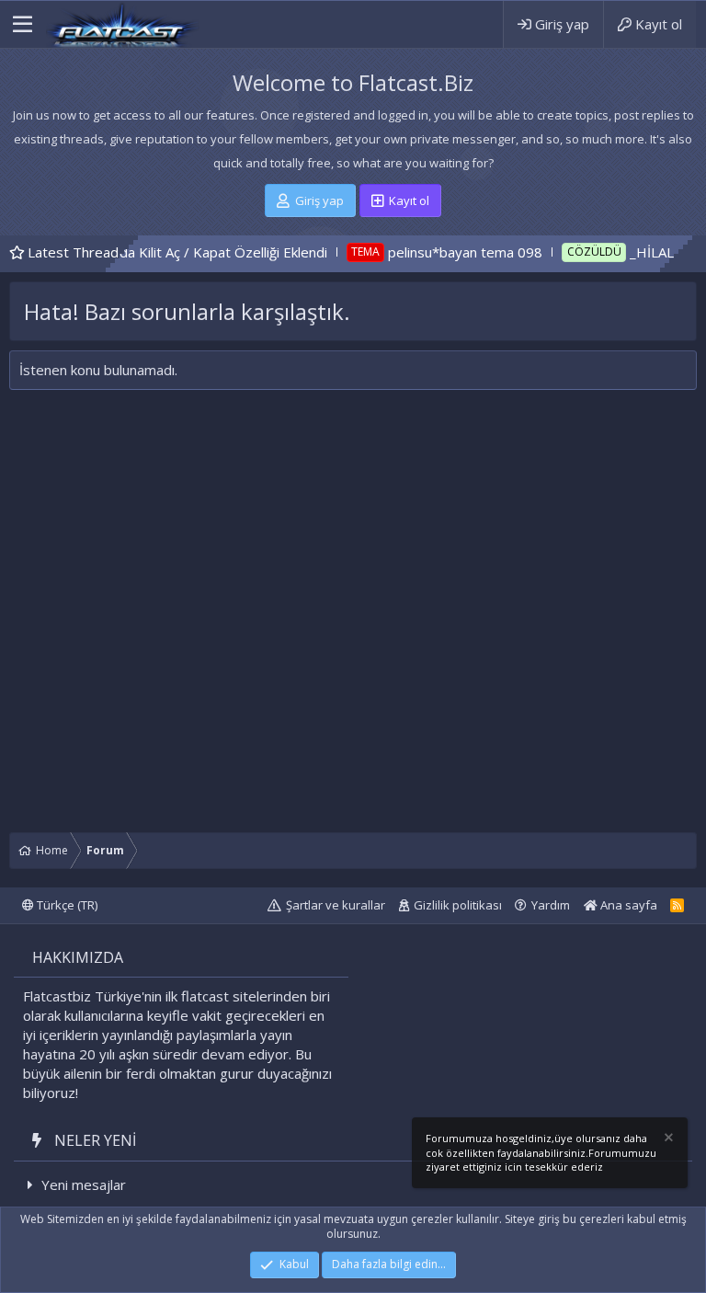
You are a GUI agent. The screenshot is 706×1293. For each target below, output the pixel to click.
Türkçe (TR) (65, 905)
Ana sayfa (627, 905)
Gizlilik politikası (458, 905)
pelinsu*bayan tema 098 (433, 252)
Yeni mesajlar (83, 1184)
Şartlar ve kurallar (335, 905)
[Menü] (22, 24)
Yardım (550, 905)
